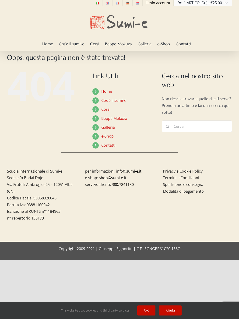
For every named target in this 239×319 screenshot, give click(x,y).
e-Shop (107, 136)
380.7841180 (123, 184)
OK (146, 310)
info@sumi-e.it (128, 171)
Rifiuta (170, 310)
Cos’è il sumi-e (113, 100)
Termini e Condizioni (181, 177)
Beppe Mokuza (114, 118)
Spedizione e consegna (183, 184)
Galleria (108, 127)
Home (106, 91)
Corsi (105, 109)
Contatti (108, 145)
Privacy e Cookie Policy (183, 171)
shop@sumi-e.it (112, 177)
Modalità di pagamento (183, 191)
